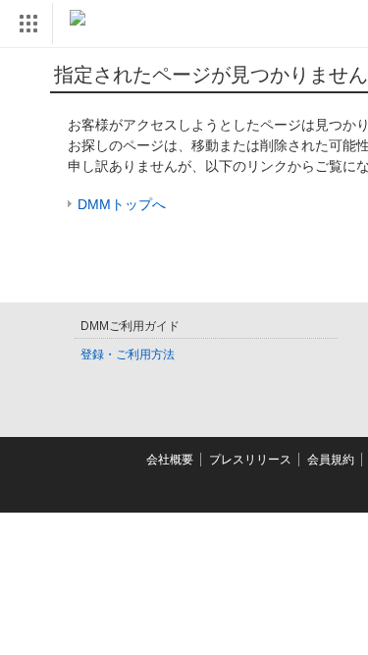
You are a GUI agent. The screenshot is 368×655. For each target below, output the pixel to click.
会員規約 (330, 459)
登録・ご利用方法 (127, 354)
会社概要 (169, 459)
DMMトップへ (122, 204)
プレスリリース (250, 459)
